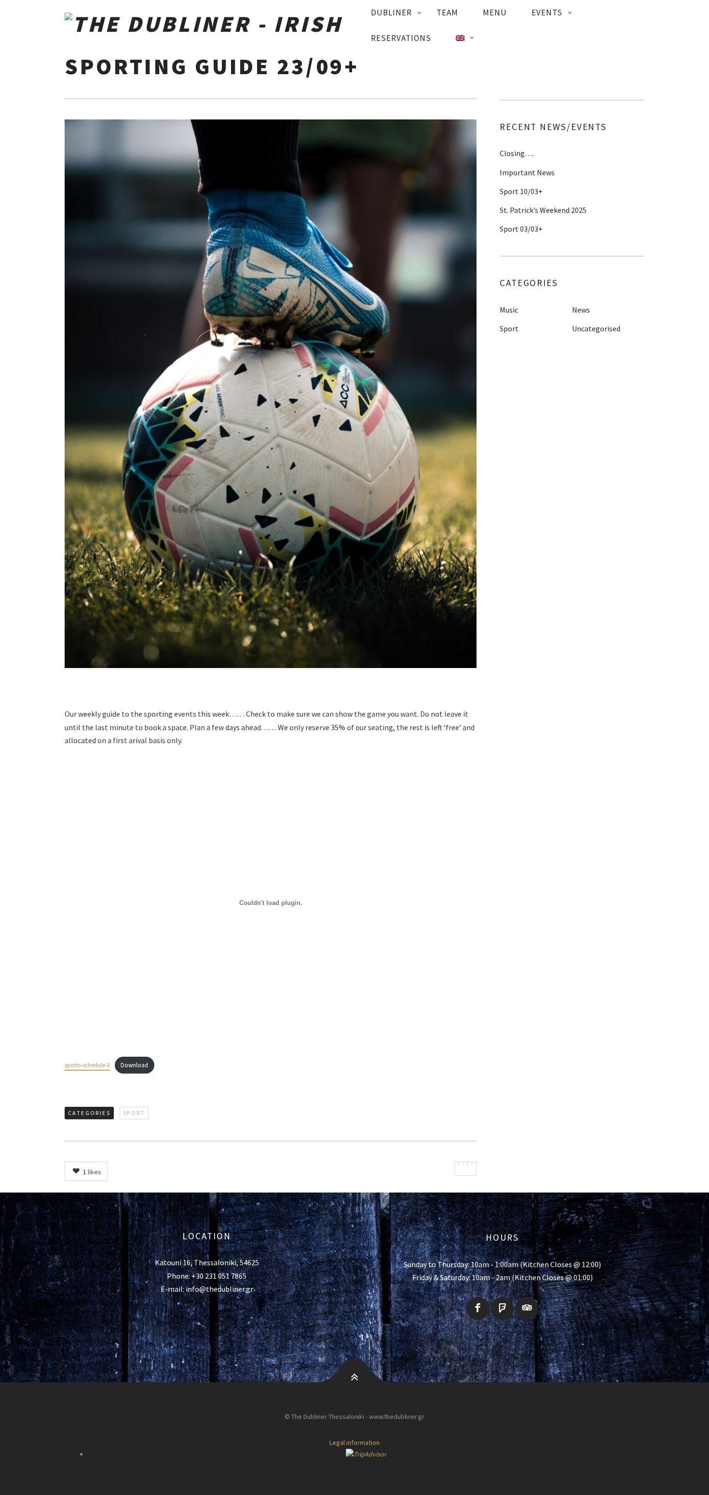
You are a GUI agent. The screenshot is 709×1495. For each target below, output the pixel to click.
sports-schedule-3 (87, 1065)
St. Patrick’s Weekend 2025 (543, 210)
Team (447, 12)
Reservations (401, 38)
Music (509, 310)
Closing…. (517, 153)
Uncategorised (596, 328)
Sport (134, 1112)
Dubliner (391, 12)
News (581, 310)
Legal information (354, 1442)
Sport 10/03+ (521, 191)
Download (134, 1065)
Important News (527, 172)
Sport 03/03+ (521, 229)
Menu (495, 12)
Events (547, 12)
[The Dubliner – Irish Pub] (212, 25)
